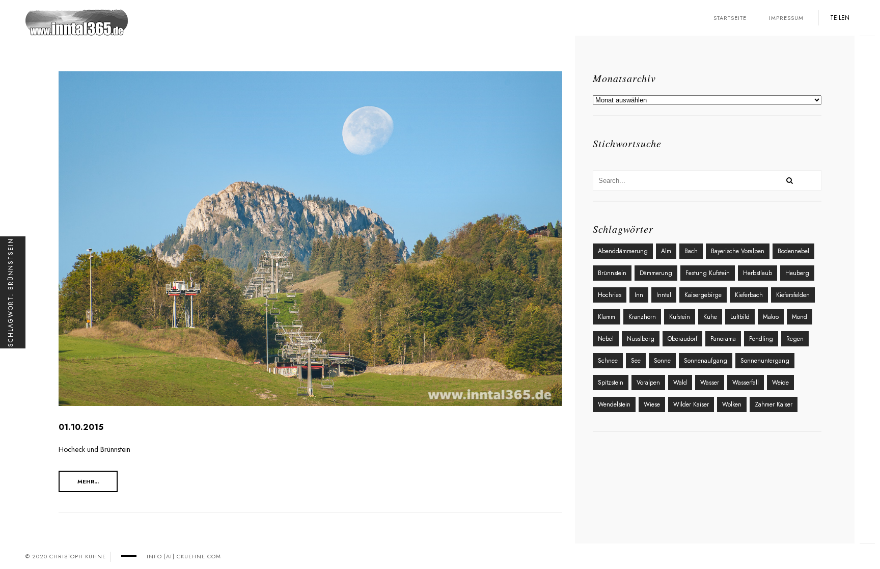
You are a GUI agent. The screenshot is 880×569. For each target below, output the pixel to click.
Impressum (786, 18)
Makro (771, 316)
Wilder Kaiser (691, 404)
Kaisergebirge (703, 295)
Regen (795, 338)
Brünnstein (612, 273)
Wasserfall (745, 382)
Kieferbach (749, 295)
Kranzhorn (642, 316)
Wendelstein (614, 404)
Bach (691, 251)
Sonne (662, 360)
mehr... (88, 481)
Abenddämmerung (623, 251)
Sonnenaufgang (705, 360)
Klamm (606, 316)
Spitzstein (610, 382)
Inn (639, 295)
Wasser (709, 382)
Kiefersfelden (793, 295)
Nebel (606, 338)
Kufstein (679, 316)
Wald (680, 382)
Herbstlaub (757, 273)
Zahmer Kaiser (773, 404)
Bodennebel (793, 251)
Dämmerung (656, 273)
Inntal (663, 295)
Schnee (608, 360)
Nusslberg (640, 338)
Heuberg (797, 273)
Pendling (761, 338)
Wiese (652, 404)
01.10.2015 (81, 427)
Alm (666, 251)
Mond (799, 316)
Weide (780, 382)
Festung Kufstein (707, 273)
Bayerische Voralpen (737, 251)
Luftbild (740, 316)
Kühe (710, 316)
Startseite (730, 18)
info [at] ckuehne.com (184, 556)
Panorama (723, 338)
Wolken (731, 404)
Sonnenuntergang (764, 360)
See (636, 360)
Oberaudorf (682, 338)
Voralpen (648, 382)
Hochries (609, 295)
